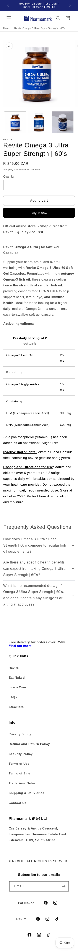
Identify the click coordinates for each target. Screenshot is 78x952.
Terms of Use (19, 763)
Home (6, 28)
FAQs (13, 697)
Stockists (16, 707)
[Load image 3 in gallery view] (62, 122)
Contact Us (17, 803)
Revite (14, 668)
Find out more (20, 646)
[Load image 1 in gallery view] (15, 122)
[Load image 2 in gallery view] (39, 122)
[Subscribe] (63, 886)
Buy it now (39, 213)
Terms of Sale (19, 773)
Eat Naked (17, 677)
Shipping (8, 169)
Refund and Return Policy (29, 744)
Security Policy (21, 754)
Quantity (9, 176)
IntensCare (17, 687)
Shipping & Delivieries (26, 793)
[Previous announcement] (8, 5)
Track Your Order (22, 783)
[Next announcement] (70, 5)
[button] (8, 18)
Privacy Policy (20, 734)
